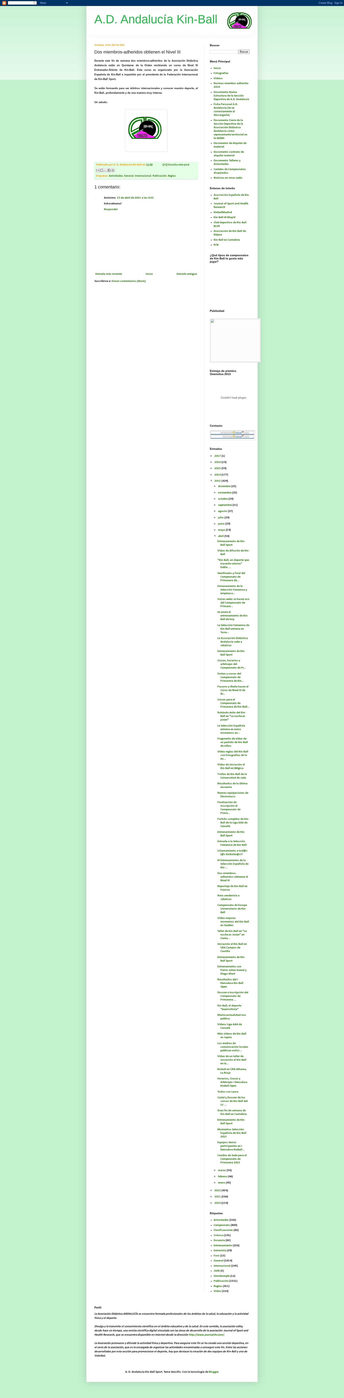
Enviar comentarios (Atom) (129, 281)
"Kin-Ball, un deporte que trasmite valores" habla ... (233, 564)
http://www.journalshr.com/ (206, 1334)
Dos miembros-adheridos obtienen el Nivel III (232, 877)
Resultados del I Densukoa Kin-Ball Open (230, 983)
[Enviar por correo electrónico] (98, 170)
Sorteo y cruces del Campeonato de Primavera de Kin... (230, 677)
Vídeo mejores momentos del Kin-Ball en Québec (233, 922)
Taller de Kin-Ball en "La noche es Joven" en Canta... (232, 935)
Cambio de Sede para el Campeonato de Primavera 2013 (232, 1159)
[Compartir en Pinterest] (113, 170)
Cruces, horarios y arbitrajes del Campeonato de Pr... (231, 664)
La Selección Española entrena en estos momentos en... (231, 729)
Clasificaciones (223, 1230)
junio (221, 523)
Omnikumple (222, 1276)
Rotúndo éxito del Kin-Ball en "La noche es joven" (231, 716)
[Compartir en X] (105, 170)
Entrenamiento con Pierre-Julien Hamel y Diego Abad (231, 970)
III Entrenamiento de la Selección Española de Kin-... (232, 864)
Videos (218, 78)
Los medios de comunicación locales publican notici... (232, 1047)
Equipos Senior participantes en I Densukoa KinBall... (231, 1146)
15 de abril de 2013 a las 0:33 (135, 197)
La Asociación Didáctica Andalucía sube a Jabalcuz (232, 642)
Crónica (218, 1235)
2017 (217, 456)
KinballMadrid (223, 212)
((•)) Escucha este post (175, 164)
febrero (223, 1176)
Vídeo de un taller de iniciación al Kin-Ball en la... (231, 1060)
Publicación (159, 176)
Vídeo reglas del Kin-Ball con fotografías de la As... (232, 755)
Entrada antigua (187, 274)
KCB (216, 244)
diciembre (224, 486)
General (129, 176)
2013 (217, 480)
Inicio (149, 274)
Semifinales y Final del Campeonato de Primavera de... (231, 577)
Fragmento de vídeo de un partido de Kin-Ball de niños (232, 742)
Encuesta (219, 1240)
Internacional (143, 176)
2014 (217, 474)
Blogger (213, 1371)
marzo (222, 1170)
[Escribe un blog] (102, 170)
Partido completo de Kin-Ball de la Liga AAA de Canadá (233, 823)
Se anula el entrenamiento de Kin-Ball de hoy (232, 616)
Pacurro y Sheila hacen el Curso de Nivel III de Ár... (232, 690)
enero (222, 1182)
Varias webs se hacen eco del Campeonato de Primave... (233, 603)
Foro (217, 1255)
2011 (217, 1196)
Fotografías (221, 73)
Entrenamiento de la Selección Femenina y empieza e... (232, 590)
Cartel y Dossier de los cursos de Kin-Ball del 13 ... (232, 1101)
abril (221, 536)
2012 (217, 1190)
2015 (217, 468)
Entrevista (220, 1250)
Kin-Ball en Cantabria (227, 239)
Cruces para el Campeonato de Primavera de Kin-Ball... (233, 703)
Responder (111, 209)
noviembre (225, 492)
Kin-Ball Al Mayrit (225, 217)
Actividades (116, 176)
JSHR (217, 1270)
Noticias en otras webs (228, 177)
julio (221, 517)
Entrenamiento (223, 1245)
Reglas (172, 176)
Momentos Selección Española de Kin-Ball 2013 (231, 1133)
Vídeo (217, 1291)
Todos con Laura (227, 1091)
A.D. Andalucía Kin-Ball (155, 19)
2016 (217, 462)
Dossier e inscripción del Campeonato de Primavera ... (232, 996)
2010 (217, 1203)
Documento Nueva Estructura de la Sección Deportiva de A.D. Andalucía (231, 96)
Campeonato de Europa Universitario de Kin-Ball (232, 909)
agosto (223, 511)
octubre (223, 498)
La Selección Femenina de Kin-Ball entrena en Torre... (233, 629)
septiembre (225, 505)
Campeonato (222, 1225)
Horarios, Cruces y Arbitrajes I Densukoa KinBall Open (232, 1082)
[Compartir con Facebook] (109, 170)
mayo (222, 530)
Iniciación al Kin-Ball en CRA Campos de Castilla (232, 948)
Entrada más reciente (108, 274)
